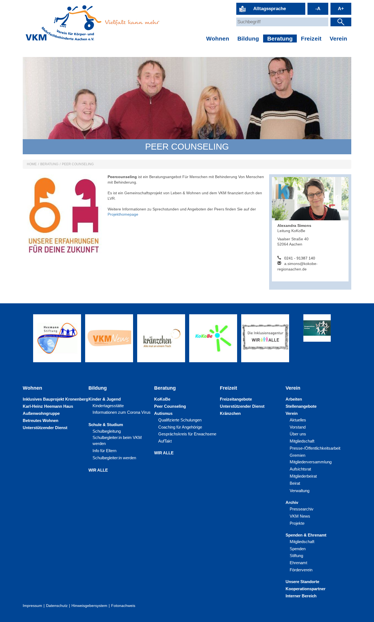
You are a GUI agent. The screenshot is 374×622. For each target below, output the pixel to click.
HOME (32, 164)
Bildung (248, 38)
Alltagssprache (269, 8)
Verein (338, 38)
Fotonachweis (123, 605)
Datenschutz (57, 605)
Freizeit (311, 38)
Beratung (280, 38)
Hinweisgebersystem (89, 605)
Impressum (32, 605)
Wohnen (217, 38)
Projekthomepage (123, 214)
